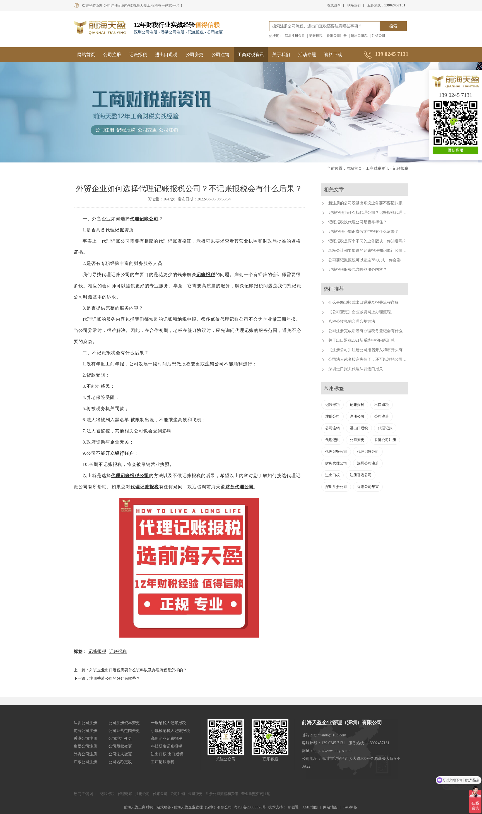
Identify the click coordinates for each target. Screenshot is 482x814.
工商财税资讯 (250, 54)
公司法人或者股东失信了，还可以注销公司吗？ (369, 359)
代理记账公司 (144, 218)
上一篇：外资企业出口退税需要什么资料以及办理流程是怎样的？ (130, 670)
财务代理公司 (239, 486)
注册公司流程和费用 (222, 794)
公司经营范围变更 (124, 731)
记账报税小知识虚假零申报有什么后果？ (363, 231)
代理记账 (385, 428)
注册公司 (332, 416)
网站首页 (86, 54)
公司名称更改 (120, 762)
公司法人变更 (120, 754)
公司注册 (112, 54)
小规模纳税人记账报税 (170, 731)
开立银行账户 (119, 453)
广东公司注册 (85, 762)
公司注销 (220, 54)
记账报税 (315, 36)
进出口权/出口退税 (167, 754)
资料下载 (333, 54)
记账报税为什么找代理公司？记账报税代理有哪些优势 (375, 212)
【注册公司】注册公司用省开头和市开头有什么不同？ (375, 350)
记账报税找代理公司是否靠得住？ (357, 222)
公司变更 (194, 54)
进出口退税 (359, 36)
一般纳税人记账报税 (168, 723)
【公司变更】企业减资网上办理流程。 (361, 312)
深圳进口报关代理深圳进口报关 (355, 369)
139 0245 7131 (455, 95)
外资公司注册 (85, 754)
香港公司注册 (337, 36)
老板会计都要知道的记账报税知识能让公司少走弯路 (373, 250)
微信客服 (455, 150)
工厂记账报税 (162, 762)
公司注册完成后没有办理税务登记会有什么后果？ (371, 331)
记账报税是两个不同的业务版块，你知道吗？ (367, 241)
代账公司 (160, 794)
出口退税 (381, 405)
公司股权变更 (120, 746)
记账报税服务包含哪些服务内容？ (357, 269)
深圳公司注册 (368, 463)
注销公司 (378, 36)
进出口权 (332, 475)
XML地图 (310, 807)
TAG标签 (350, 807)
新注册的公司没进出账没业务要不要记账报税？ (369, 203)
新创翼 (293, 807)
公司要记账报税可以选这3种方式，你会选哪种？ (370, 260)
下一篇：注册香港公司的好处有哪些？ (107, 678)
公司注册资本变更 (124, 723)
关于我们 (281, 54)
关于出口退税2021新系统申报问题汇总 (361, 340)
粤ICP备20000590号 (250, 807)
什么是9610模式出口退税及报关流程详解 (363, 302)
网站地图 (330, 807)
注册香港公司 (361, 475)
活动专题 (307, 54)
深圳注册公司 (295, 36)
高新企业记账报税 (166, 738)
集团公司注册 (85, 746)
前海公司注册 (85, 731)
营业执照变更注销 (255, 794)
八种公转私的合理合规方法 (351, 321)
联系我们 (354, 5)
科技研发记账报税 (166, 746)
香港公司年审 (368, 487)
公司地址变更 (120, 738)
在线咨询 (334, 5)
